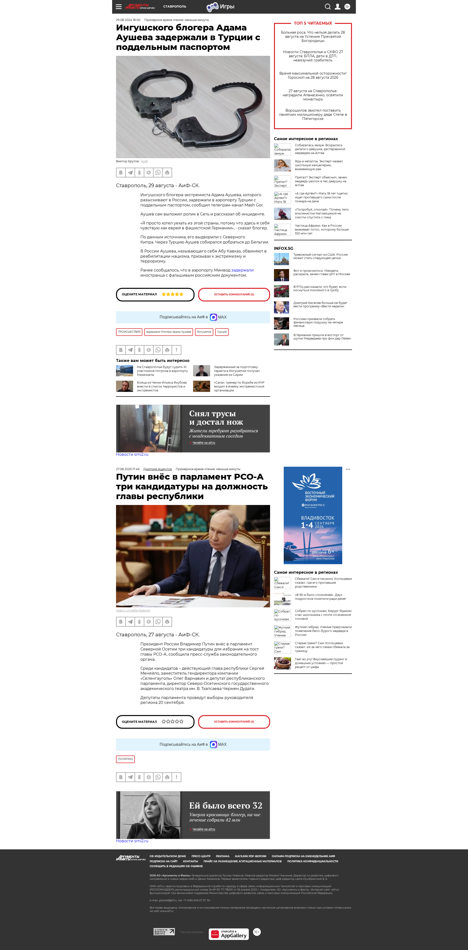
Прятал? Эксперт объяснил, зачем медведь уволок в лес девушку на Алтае (321, 181)
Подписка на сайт (163, 861)
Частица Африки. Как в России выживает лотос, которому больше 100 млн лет (322, 229)
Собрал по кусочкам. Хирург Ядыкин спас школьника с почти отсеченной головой (323, 614)
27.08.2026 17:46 (127, 469)
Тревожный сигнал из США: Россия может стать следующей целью (320, 256)
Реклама (222, 856)
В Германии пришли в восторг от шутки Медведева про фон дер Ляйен (322, 336)
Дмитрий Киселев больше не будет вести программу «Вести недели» (320, 304)
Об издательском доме (168, 856)
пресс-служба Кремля (133, 610)
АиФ (144, 161)
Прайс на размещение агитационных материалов (243, 861)
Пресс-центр (201, 856)
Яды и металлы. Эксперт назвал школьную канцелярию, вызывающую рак (319, 165)
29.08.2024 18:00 (128, 20)
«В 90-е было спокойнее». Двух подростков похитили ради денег (320, 597)
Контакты (190, 861)
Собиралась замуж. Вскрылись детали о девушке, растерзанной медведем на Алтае (320, 149)
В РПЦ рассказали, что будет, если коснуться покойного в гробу (319, 288)
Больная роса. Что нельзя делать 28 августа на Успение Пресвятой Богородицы (313, 36)
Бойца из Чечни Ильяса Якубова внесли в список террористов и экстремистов (162, 386)
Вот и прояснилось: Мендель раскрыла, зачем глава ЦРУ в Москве (321, 272)
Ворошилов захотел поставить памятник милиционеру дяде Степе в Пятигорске (313, 114)
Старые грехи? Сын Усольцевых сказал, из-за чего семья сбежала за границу (322, 647)
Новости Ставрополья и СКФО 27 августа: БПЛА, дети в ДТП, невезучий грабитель (313, 56)
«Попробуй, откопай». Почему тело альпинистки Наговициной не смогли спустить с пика (322, 213)
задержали (242, 270)
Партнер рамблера (191, 932)
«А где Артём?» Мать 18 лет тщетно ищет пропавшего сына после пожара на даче (321, 197)
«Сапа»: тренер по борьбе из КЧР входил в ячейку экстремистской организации (239, 386)
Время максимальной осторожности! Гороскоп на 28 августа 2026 (313, 75)
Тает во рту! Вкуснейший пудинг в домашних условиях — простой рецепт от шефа (321, 663)
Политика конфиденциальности (312, 861)
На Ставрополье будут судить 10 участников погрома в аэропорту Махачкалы (162, 371)
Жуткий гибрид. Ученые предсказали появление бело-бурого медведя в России (323, 631)
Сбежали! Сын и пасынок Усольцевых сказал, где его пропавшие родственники (323, 582)
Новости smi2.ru (132, 454)
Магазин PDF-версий (250, 856)
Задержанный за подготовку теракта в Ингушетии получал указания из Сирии (237, 371)
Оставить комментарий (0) (234, 294)
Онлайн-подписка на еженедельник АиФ (303, 856)
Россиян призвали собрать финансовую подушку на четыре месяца (318, 322)
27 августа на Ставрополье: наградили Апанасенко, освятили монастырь (313, 95)
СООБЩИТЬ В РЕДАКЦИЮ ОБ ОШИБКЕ (176, 866)
